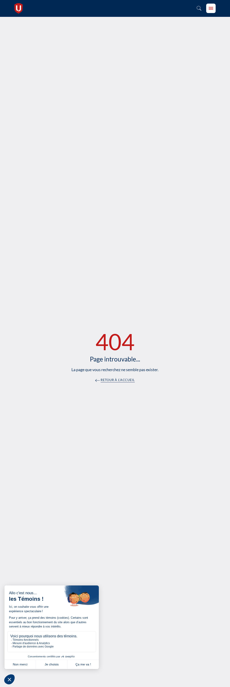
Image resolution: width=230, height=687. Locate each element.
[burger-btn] (211, 8)
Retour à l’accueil (118, 380)
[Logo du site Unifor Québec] (18, 8)
